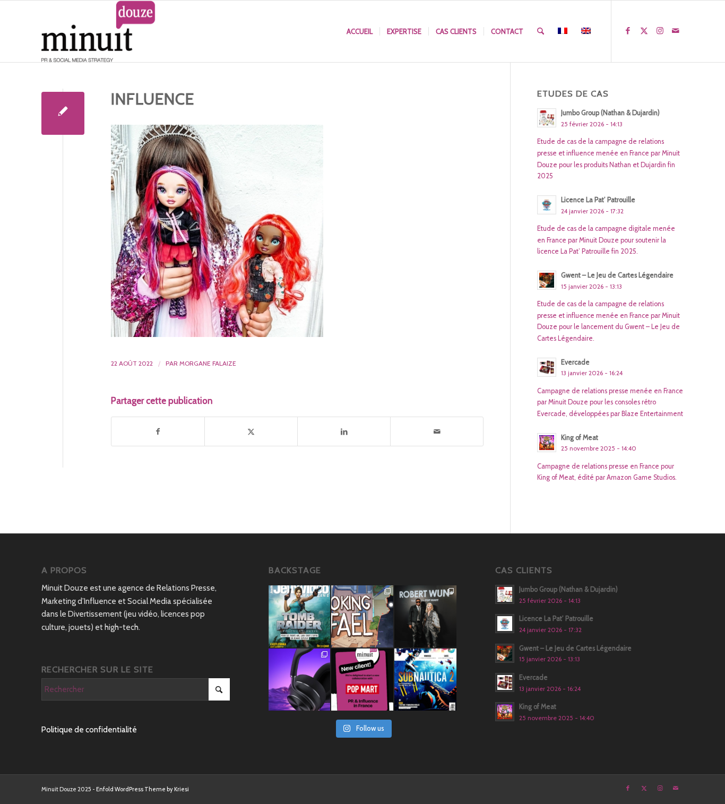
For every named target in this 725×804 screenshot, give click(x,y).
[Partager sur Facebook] (157, 431)
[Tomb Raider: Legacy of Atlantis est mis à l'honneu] (300, 616)
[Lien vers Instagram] (660, 31)
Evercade (575, 362)
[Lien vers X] (644, 31)
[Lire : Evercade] (546, 367)
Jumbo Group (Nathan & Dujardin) (610, 113)
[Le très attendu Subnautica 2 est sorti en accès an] (425, 680)
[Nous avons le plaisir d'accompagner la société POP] (362, 680)
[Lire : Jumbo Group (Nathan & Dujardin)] (546, 117)
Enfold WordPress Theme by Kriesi (142, 789)
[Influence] (62, 113)
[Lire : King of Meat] (546, 442)
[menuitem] (359, 31)
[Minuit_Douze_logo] (98, 31)
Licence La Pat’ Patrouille (598, 200)
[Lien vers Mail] (676, 31)
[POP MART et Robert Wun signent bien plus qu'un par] (425, 616)
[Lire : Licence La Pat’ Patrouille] (546, 204)
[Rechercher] (540, 31)
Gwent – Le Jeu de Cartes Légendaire (617, 275)
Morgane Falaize (207, 363)
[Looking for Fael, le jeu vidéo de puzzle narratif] (362, 616)
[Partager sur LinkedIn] (344, 431)
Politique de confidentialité (89, 729)
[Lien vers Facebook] (628, 31)
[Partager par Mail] (437, 431)
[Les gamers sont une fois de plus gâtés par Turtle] (300, 680)
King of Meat (579, 438)
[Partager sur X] (251, 431)
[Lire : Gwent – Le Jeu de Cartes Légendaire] (546, 280)
